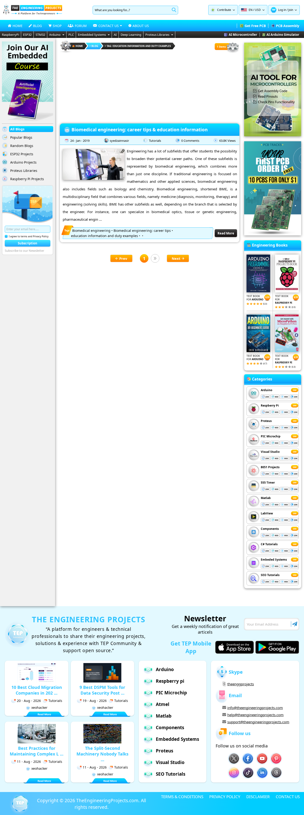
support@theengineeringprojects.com (258, 721)
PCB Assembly (287, 25)
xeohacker (39, 707)
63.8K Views (227, 140)
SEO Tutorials (270, 575)
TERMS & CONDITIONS (182, 796)
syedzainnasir (119, 140)
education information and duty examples (104, 236)
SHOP (57, 25)
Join (290, 10)
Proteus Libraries (157, 34)
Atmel (162, 704)
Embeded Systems (274, 560)
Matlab (266, 498)
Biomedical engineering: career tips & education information (139, 130)
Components (270, 529)
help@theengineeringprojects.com (255, 714)
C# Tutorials (269, 544)
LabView (267, 513)
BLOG (37, 25)
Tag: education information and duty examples (139, 46)
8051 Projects (270, 467)
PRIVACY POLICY (224, 796)
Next (176, 258)
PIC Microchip (270, 436)
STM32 (40, 34)
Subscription (27, 243)
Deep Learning (131, 34)
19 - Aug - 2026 (95, 700)
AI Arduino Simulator (282, 34)
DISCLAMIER (258, 796)
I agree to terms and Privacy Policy (28, 236)
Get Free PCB (255, 25)
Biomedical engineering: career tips (142, 230)
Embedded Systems (92, 34)
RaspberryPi (10, 34)
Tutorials (155, 140)
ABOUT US (141, 25)
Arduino (55, 34)
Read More (226, 233)
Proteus (266, 421)
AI (115, 34)
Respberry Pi (270, 405)
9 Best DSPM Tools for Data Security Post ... (102, 690)
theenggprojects (240, 684)
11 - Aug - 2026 (29, 761)
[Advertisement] (149, 86)
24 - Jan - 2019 (80, 140)
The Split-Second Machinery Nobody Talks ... (102, 753)
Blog (94, 46)
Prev (123, 258)
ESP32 (27, 34)
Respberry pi (170, 681)
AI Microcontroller (243, 34)
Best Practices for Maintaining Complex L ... (36, 751)
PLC (71, 34)
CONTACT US (288, 796)
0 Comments (190, 140)
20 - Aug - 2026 (29, 700)
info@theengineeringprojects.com (255, 707)
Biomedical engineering (91, 230)
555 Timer (268, 483)
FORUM (81, 25)
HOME (18, 25)
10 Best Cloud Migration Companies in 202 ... (36, 690)
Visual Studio (270, 452)
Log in (282, 10)
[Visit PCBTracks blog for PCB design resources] (272, 234)
